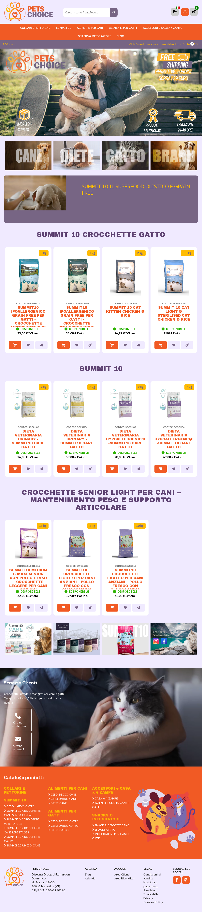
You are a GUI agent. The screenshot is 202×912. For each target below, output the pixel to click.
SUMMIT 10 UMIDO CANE (23, 845)
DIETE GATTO (59, 830)
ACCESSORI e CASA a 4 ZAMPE (162, 28)
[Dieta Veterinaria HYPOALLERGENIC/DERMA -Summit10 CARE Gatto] (125, 419)
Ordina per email (18, 747)
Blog (120, 36)
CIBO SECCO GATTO (64, 821)
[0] (194, 12)
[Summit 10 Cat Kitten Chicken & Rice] (125, 295)
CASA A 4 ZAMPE (106, 798)
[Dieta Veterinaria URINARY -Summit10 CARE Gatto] (28, 419)
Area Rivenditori (124, 878)
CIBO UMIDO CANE (63, 799)
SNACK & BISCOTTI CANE (111, 825)
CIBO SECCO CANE (63, 794)
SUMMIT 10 (15, 800)
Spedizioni (150, 890)
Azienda (90, 878)
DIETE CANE (58, 803)
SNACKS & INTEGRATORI (94, 36)
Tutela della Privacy (151, 896)
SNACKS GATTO (105, 829)
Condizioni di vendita (152, 876)
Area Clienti (122, 874)
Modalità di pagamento (150, 884)
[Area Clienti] (185, 12)
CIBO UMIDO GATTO (20, 806)
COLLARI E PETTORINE (35, 28)
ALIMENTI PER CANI (90, 28)
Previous (9, 305)
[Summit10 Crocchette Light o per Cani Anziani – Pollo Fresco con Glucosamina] (76, 557)
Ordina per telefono (18, 724)
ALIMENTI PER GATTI (123, 28)
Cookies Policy (153, 902)
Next (193, 305)
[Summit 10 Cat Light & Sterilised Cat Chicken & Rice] (173, 295)
